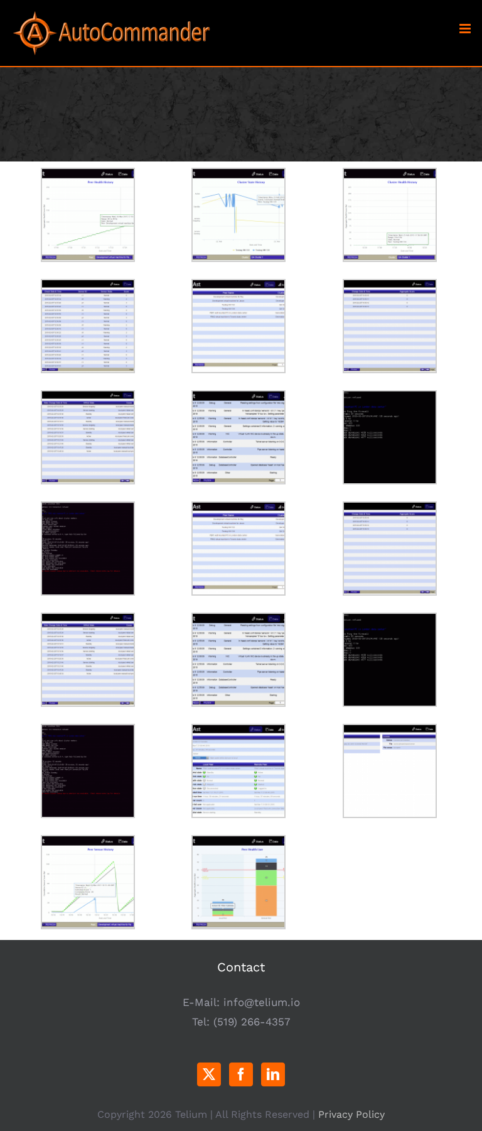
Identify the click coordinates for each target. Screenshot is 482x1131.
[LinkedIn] (273, 1074)
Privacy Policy (351, 1114)
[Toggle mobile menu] (466, 28)
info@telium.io (261, 1002)
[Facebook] (241, 1074)
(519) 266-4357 (252, 1021)
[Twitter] (209, 1074)
